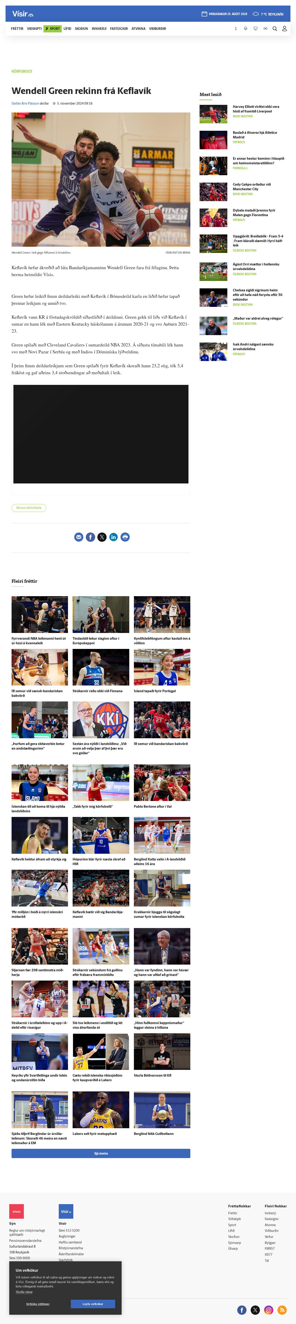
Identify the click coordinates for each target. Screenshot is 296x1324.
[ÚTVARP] (265, 29)
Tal (267, 1261)
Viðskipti (234, 1219)
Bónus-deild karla (28, 508)
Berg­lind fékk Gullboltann (154, 1134)
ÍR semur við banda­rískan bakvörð (161, 744)
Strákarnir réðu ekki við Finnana (98, 691)
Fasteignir (272, 1219)
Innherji (270, 1213)
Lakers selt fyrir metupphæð (95, 1134)
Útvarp (233, 1249)
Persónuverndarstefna (25, 1241)
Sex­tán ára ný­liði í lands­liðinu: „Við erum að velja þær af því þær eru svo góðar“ (99, 748)
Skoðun (233, 1237)
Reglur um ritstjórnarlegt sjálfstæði (27, 1233)
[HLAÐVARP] (245, 29)
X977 (268, 1255)
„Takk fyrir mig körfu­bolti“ (93, 807)
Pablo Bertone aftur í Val (153, 807)
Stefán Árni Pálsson (25, 104)
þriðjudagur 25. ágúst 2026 (228, 14)
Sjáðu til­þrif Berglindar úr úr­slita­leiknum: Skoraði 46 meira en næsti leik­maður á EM (39, 1138)
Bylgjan (270, 1243)
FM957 (270, 1249)
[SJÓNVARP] (255, 29)
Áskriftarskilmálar (71, 1254)
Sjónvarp (234, 1243)
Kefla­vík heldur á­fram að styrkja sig (39, 859)
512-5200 (73, 1231)
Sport (232, 1225)
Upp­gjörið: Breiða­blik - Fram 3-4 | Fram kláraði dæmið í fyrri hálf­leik (258, 241)
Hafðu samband (70, 1242)
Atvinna (270, 1225)
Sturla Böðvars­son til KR (152, 1076)
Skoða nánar (24, 1292)
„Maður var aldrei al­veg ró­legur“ (258, 319)
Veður (269, 1237)
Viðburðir (272, 1231)
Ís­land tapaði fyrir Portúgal (155, 691)
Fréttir (232, 1213)
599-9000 (23, 1258)
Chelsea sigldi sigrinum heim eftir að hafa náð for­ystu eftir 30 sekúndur (257, 295)
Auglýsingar (67, 1236)
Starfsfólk (66, 1260)
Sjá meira (101, 1154)
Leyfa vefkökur (93, 1304)
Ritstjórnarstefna (71, 1248)
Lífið (231, 1231)
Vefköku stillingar (38, 1304)
